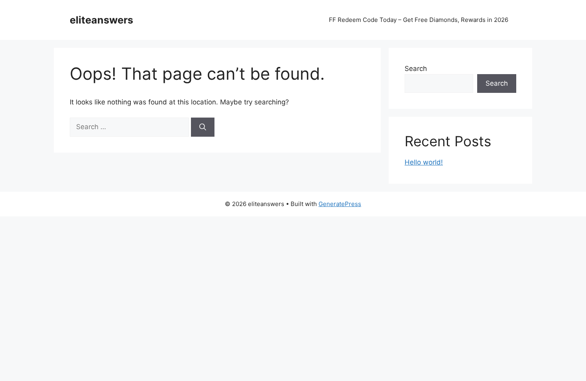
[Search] (202, 127)
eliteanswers (101, 20)
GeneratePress (340, 204)
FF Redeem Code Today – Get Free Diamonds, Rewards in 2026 (418, 20)
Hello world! (424, 162)
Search (416, 69)
